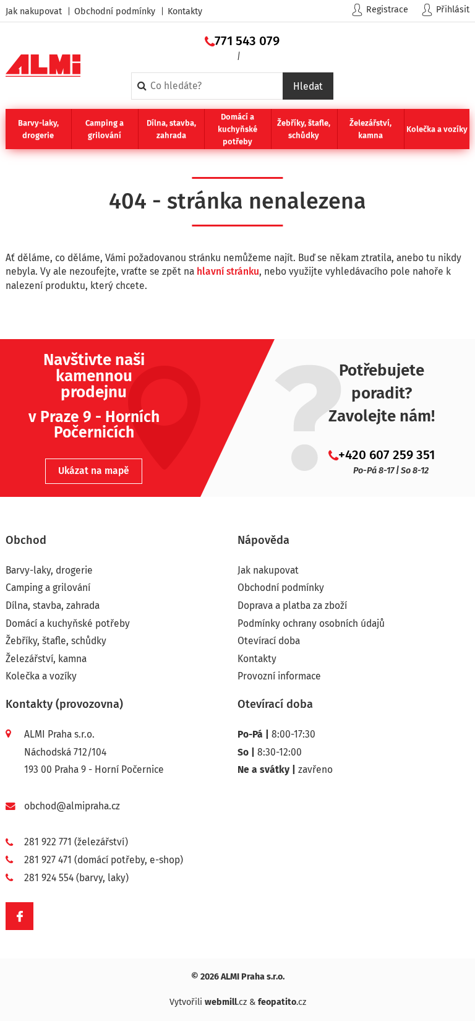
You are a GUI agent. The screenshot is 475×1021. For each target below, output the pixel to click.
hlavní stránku (228, 271)
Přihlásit (452, 9)
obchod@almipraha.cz (72, 806)
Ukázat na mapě (93, 470)
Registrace (387, 9)
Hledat (308, 86)
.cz (226, 1002)
